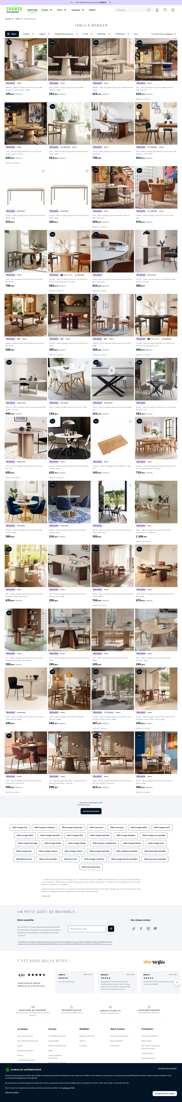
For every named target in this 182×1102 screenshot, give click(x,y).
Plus (136, 34)
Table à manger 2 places (73, 851)
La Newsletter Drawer (26, 1060)
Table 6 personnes (96, 827)
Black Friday (147, 1041)
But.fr (19, 1045)
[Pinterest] (155, 929)
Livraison (83, 1045)
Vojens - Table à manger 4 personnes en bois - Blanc (68, 407)
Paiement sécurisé (87, 1036)
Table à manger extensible (50, 835)
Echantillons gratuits (56, 1036)
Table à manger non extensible (153, 835)
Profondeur (120, 34)
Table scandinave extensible (126, 851)
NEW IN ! (92, 10)
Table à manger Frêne (75, 835)
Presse (20, 1055)
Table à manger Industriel (99, 835)
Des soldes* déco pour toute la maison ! (151, 1047)
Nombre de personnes (64, 34)
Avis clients (115, 1045)
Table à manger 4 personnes (72, 827)
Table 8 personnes (117, 827)
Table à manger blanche (132, 843)
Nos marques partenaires (28, 1041)
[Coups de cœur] (165, 9)
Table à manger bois (19, 827)
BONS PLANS (32, 10)
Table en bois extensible (48, 859)
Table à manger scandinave (44, 827)
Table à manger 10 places (48, 851)
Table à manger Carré (162, 827)
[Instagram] (148, 929)
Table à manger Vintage (77, 843)
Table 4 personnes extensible (155, 859)
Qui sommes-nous (25, 1036)
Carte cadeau (53, 1041)
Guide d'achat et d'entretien (55, 1056)
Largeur (42, 34)
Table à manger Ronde (52, 843)
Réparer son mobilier (57, 1063)
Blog (50, 1050)
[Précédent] (60, 982)
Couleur (26, 34)
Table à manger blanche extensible (124, 859)
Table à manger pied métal (99, 851)
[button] (91, 34)
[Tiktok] (134, 929)
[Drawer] (14, 10)
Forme (85, 34)
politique (66, 1088)
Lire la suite (46, 896)
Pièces (59, 10)
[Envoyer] (111, 929)
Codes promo (147, 1053)
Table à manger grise (24, 851)
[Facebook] (141, 929)
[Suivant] (177, 982)
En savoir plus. (107, 944)
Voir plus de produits (91, 811)
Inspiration (76, 10)
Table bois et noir (70, 859)
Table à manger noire (156, 843)
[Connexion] (157, 10)
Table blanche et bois (24, 859)
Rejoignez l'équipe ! (25, 1050)
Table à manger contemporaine (104, 843)
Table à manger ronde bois (94, 859)
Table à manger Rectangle (27, 843)
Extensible (101, 34)
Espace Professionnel (57, 1045)
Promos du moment (150, 1036)
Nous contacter (116, 1041)
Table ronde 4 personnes (91, 867)
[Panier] (173, 9)
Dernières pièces (148, 1058)
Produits (45, 10)
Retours (82, 1041)
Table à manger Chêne (25, 835)
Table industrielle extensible (155, 851)
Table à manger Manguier (125, 835)
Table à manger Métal (139, 827)
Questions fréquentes (119, 1036)
